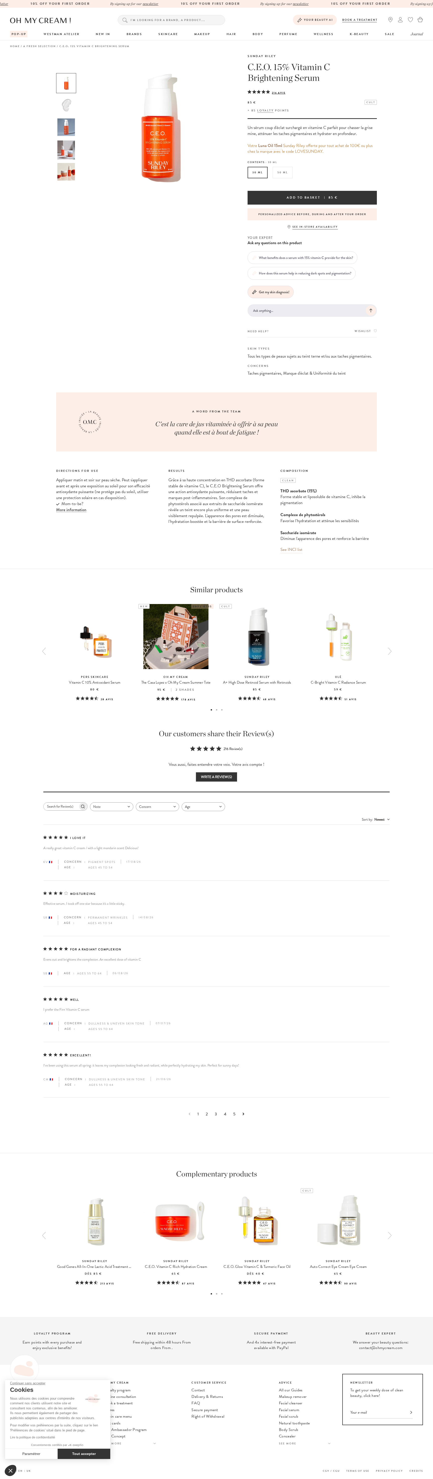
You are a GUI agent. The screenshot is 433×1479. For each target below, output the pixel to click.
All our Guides (290, 1390)
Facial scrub (288, 1416)
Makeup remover (292, 1396)
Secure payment (204, 1410)
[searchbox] (61, 806)
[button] (11, 1470)
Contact (198, 1390)
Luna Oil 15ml (270, 145)
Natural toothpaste (294, 1423)
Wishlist (363, 331)
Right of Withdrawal (207, 1416)
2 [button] (216, 709)
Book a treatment (360, 20)
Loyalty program (117, 1390)
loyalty (265, 110)
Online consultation (120, 1396)
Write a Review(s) (216, 777)
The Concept (115, 1436)
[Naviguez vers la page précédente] (189, 1114)
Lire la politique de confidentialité (32, 1437)
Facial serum (289, 1410)
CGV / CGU (331, 1471)
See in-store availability (315, 227)
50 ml (282, 172)
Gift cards (112, 1423)
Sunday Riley (262, 56)
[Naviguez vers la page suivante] (243, 1114)
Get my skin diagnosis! (274, 291)
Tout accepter (84, 1454)
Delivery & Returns (207, 1396)
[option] (66, 83)
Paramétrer (31, 1454)
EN (20, 1471)
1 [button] (211, 709)
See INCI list (291, 549)
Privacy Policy (389, 1471)
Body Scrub (288, 1429)
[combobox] (111, 806)
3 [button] (222, 709)
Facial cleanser (290, 1403)
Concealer (287, 1436)
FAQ (195, 1403)
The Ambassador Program (125, 1429)
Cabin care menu (118, 1416)
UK (29, 1471)
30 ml (257, 172)
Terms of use (357, 1471)
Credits (416, 1471)
